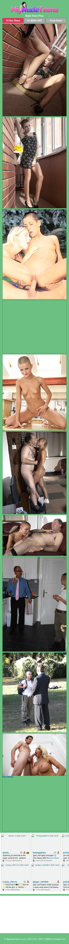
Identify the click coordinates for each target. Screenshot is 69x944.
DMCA (48, 939)
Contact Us (59, 939)
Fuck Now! (56, 20)
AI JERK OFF (34, 20)
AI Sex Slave (13, 20)
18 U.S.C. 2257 (35, 939)
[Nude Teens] (34, 8)
